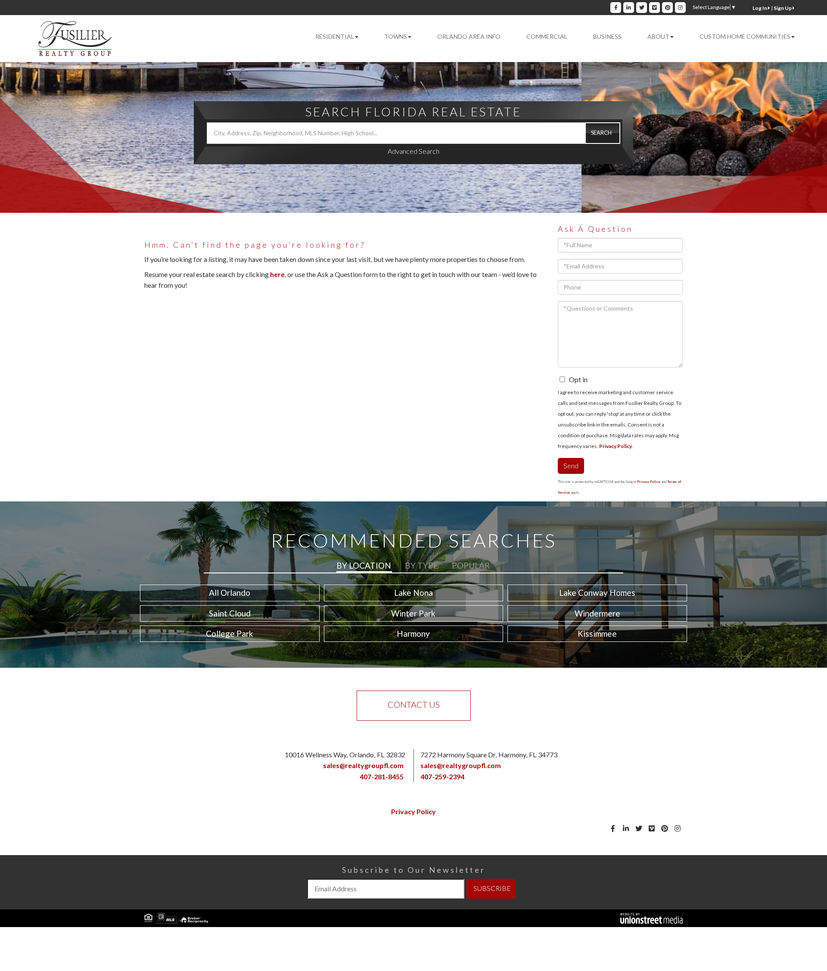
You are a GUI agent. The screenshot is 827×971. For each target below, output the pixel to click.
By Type (421, 565)
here (277, 274)
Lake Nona (413, 593)
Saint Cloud (230, 613)
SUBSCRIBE (492, 888)
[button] (602, 133)
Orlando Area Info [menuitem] (469, 36)
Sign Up (783, 8)
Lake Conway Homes (597, 593)
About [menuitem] (658, 36)
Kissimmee (597, 633)
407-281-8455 (382, 776)
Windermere (597, 613)
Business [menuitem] (607, 36)
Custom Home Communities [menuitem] (745, 36)
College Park (229, 633)
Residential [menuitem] (334, 36)
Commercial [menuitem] (546, 36)
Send (570, 465)
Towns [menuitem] (395, 36)
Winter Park (413, 613)
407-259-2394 (442, 776)
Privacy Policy (615, 446)
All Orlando (229, 593)
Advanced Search (413, 151)
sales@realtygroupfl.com (363, 765)
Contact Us (414, 704)
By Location (363, 565)
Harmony (413, 633)
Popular (471, 565)
